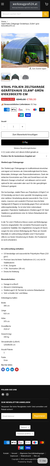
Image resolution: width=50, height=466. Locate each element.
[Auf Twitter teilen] (7, 369)
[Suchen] (45, 14)
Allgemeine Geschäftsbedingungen (32, 453)
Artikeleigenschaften (9, 298)
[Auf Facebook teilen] (3, 369)
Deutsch (24, 427)
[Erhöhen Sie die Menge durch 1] (23, 127)
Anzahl (3, 121)
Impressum (14, 456)
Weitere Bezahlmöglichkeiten (25, 148)
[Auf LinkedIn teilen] (12, 369)
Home (3, 21)
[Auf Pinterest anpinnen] (17, 369)
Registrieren (39, 416)
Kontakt (6, 453)
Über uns (37, 456)
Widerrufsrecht (26, 456)
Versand (14, 453)
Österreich (24, 434)
